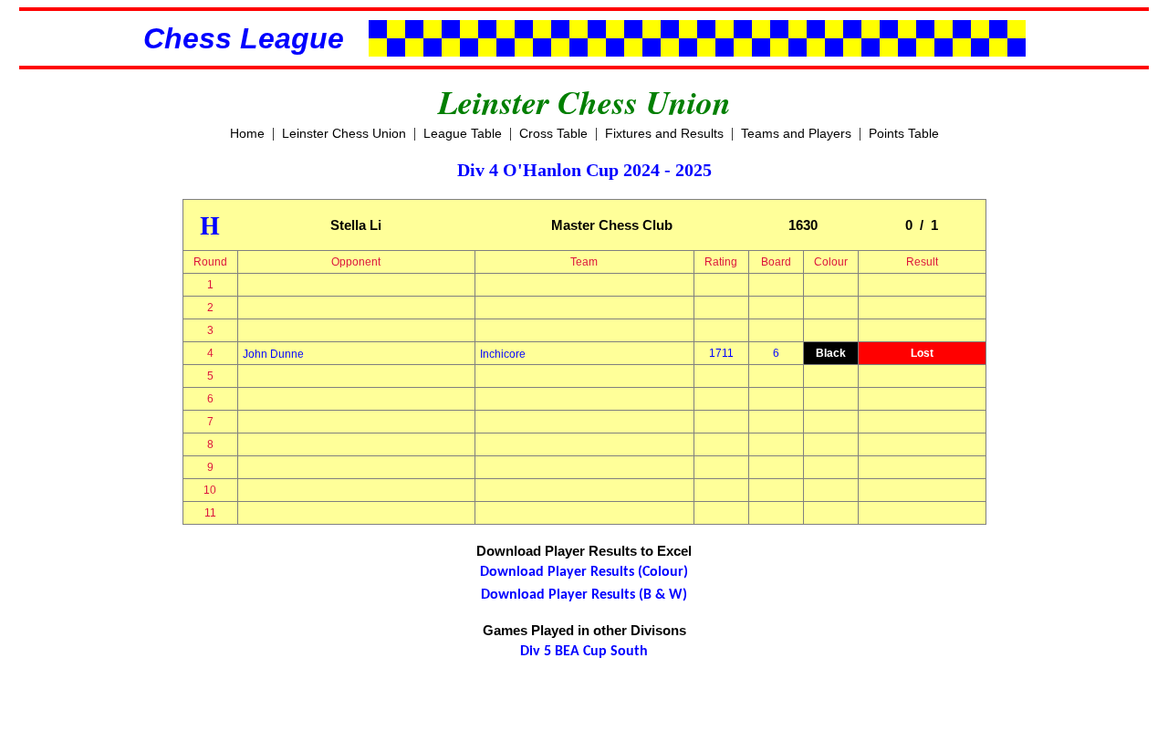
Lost (922, 353)
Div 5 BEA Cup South (584, 651)
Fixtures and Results (664, 133)
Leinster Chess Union (344, 133)
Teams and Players (796, 133)
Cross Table (553, 133)
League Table (462, 133)
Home (247, 133)
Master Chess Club (612, 225)
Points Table (904, 133)
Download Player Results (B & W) (584, 595)
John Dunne (273, 354)
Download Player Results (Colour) (584, 572)
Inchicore (503, 354)
